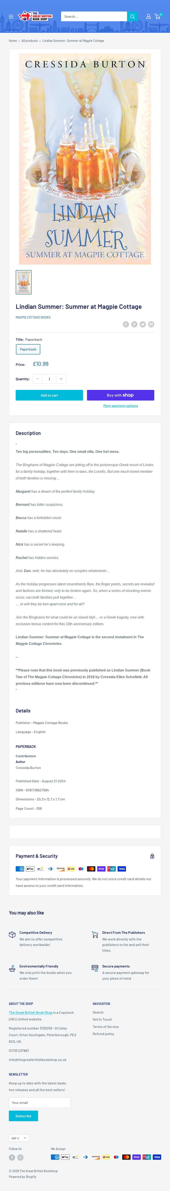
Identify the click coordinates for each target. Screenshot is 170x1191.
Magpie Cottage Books (33, 317)
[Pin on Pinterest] (134, 324)
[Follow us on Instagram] (20, 1157)
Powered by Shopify (22, 1177)
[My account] (148, 16)
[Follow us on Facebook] (12, 1157)
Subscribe (23, 1116)
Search (98, 1012)
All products (29, 41)
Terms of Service (106, 1026)
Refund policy (103, 1033)
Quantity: (23, 379)
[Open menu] (11, 16)
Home (13, 41)
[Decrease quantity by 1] (37, 378)
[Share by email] (151, 324)
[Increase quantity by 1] (61, 378)
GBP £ (15, 1138)
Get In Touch (102, 1019)
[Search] (132, 16)
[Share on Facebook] (126, 324)
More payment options (120, 405)
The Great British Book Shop (30, 1012)
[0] (157, 16)
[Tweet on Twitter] (143, 324)
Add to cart (49, 395)
